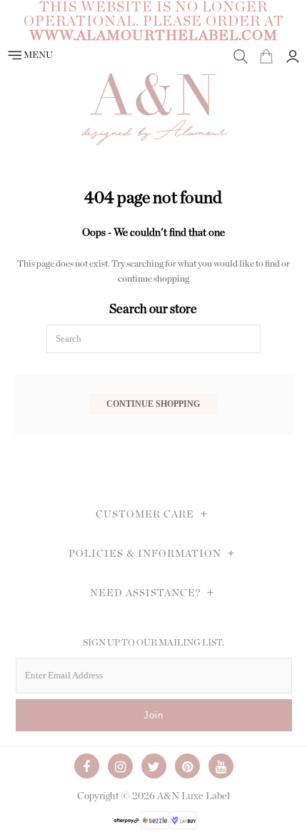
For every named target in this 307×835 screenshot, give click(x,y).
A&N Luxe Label (193, 796)
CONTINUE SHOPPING (153, 404)
